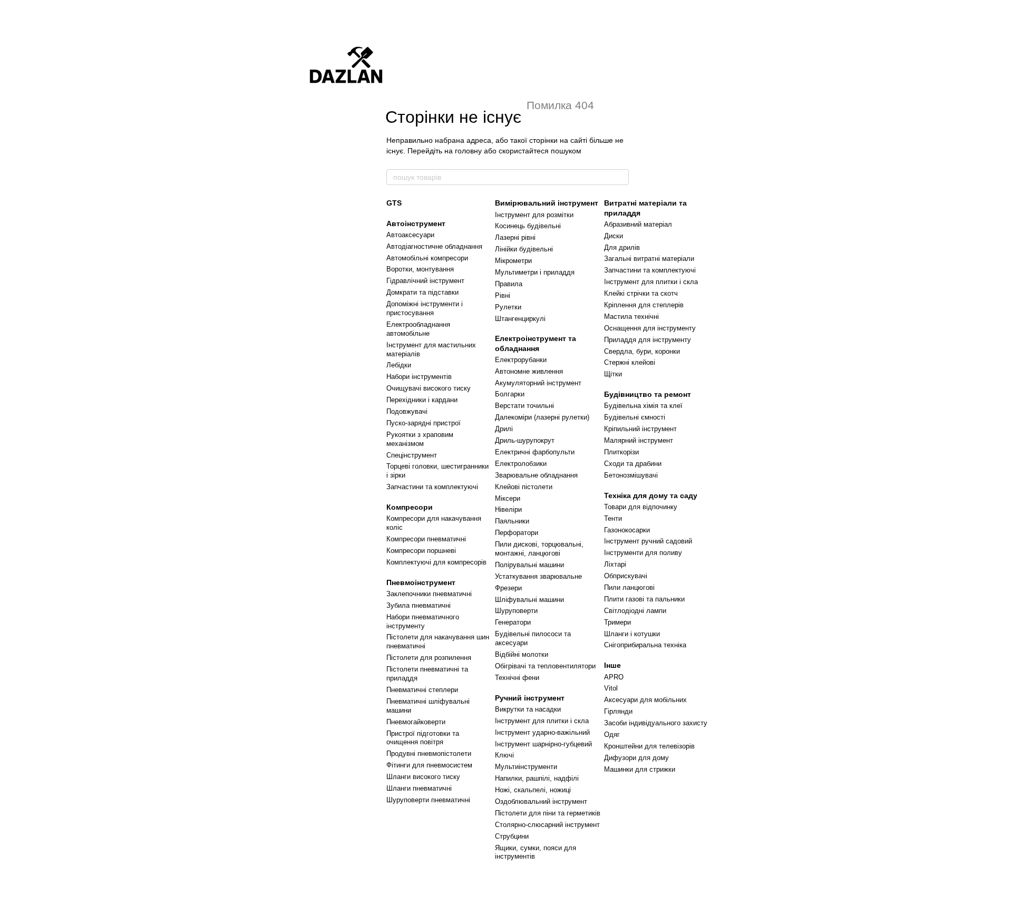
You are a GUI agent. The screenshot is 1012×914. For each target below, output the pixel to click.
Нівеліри (508, 509)
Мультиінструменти (526, 767)
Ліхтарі (615, 564)
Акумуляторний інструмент (538, 383)
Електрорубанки (521, 360)
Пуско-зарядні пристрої (423, 423)
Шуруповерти (516, 611)
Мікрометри (513, 261)
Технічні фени (517, 678)
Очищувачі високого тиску (428, 388)
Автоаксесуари (410, 235)
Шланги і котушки (632, 634)
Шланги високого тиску (423, 777)
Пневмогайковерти (415, 722)
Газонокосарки (627, 530)
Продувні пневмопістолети (428, 753)
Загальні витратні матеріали (649, 258)
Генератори (513, 622)
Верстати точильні (524, 406)
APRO (614, 677)
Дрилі (504, 429)
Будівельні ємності (634, 417)
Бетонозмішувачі (631, 475)
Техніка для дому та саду (650, 495)
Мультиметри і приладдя (535, 272)
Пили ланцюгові (629, 587)
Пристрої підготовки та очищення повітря (422, 738)
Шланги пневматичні (419, 788)
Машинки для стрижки (639, 769)
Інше (612, 665)
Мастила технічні (631, 316)
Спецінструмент (411, 455)
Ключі (504, 755)
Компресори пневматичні (426, 539)
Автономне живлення (529, 371)
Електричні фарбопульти (535, 452)
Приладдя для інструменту (647, 340)
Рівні (502, 295)
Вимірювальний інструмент (546, 203)
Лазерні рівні (515, 237)
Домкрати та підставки (422, 292)
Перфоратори (516, 533)
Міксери (507, 498)
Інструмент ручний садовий (648, 541)
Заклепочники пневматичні (429, 594)
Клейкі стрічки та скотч (641, 293)
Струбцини (512, 836)
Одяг (612, 734)
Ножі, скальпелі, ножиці (533, 790)
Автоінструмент (415, 223)
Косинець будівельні (528, 226)
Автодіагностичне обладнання (434, 246)
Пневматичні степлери (422, 690)
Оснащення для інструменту (650, 328)
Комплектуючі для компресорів (436, 562)
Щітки (613, 374)
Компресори (409, 507)
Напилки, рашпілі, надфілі (537, 778)
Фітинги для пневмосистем (429, 765)
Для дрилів (622, 247)
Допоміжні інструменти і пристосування (424, 308)
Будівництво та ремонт (647, 394)
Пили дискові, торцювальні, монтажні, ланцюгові (539, 548)
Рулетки (508, 307)
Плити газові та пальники (644, 599)
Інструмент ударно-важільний (542, 732)
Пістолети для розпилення (428, 658)
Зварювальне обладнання (536, 475)
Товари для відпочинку (640, 507)
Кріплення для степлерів (644, 305)
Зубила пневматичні (418, 605)
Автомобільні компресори (427, 258)
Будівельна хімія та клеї (643, 406)
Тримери (617, 622)
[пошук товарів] (620, 177)
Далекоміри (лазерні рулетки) (542, 417)
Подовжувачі (406, 411)
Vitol (611, 688)
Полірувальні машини (529, 565)
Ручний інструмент (530, 698)
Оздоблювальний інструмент (541, 801)
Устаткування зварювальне (538, 576)
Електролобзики (521, 464)
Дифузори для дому (636, 758)
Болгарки (509, 394)
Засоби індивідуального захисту (655, 723)
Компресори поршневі (421, 551)
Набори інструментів (419, 377)
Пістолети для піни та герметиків (547, 813)
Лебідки (398, 365)
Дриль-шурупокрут (524, 440)
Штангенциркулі (520, 319)
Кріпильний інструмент (640, 429)
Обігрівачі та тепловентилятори (545, 666)
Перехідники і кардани (422, 400)
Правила (508, 284)
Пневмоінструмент (420, 582)
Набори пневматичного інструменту (422, 621)
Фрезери (508, 588)
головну (468, 151)
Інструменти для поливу (643, 553)
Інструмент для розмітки (534, 215)
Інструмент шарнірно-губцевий (543, 744)
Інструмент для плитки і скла (542, 721)
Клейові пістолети (523, 487)
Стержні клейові (629, 362)
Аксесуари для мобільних (645, 700)
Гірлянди (618, 711)
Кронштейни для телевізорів (649, 746)
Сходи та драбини (632, 464)
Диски (613, 236)
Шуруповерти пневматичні (428, 800)
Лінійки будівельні (524, 249)
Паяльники (512, 521)
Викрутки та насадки (528, 709)
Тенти (613, 518)
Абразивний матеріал (638, 224)
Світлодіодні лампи (635, 611)
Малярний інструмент (638, 440)
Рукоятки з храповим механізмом (419, 439)
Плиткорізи (621, 452)
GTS (394, 203)
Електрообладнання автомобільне (418, 328)
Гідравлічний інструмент (425, 281)
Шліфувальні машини (529, 600)
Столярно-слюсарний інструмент (547, 825)
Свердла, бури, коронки (642, 351)
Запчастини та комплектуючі (432, 487)
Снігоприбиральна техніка (645, 645)
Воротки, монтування (420, 269)
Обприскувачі (625, 576)
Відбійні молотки (521, 654)
